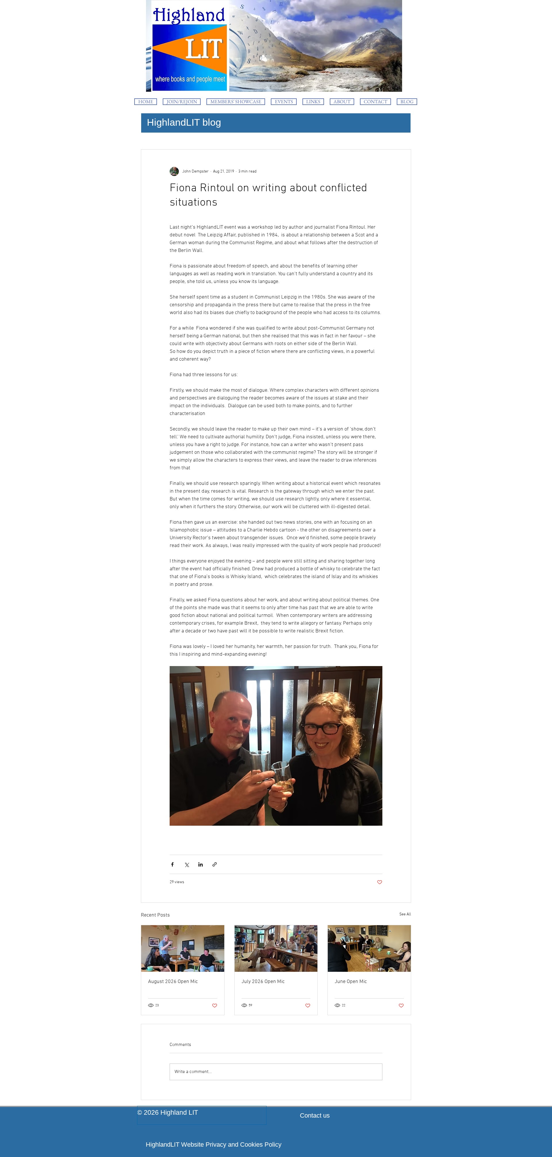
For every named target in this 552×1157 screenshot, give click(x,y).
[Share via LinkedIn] (200, 864)
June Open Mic (351, 982)
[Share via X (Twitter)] (186, 864)
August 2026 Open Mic (173, 982)
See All (405, 914)
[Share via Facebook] (172, 864)
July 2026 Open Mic (263, 982)
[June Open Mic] (369, 948)
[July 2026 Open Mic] (276, 948)
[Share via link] (214, 864)
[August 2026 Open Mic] (182, 948)
